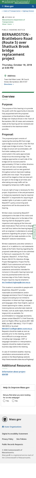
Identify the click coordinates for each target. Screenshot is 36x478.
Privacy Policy (7, 439)
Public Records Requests (12, 444)
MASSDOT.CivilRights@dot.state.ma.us (17, 329)
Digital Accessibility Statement (15, 433)
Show (7, 24)
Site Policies (21, 439)
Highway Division (28, 11)
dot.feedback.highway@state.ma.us (16, 282)
